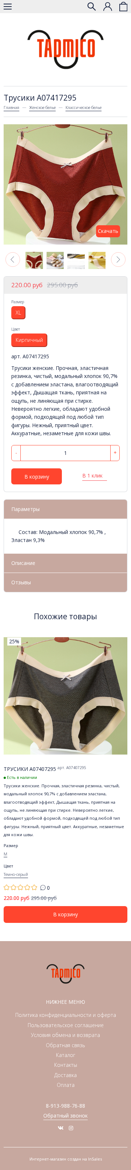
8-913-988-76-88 (65, 1105)
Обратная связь (65, 1045)
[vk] (61, 1127)
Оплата (66, 1084)
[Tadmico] (65, 49)
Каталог (65, 1055)
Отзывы (21, 582)
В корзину (36, 476)
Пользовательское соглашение (66, 1025)
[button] (12, 259)
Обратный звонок (65, 1115)
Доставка (65, 1075)
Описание (23, 562)
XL (18, 312)
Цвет (15, 329)
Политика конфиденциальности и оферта (65, 1014)
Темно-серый (16, 874)
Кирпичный (29, 339)
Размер (17, 301)
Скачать (108, 230)
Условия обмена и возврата (65, 1034)
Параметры (25, 509)
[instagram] (71, 1127)
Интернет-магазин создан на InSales (65, 1159)
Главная (11, 107)
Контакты (65, 1064)
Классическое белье (84, 107)
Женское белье (42, 107)
